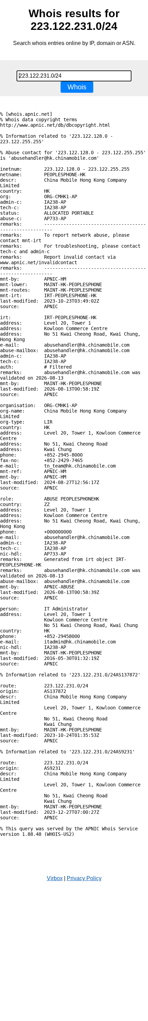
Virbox (55, 878)
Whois (76, 87)
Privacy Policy (84, 878)
